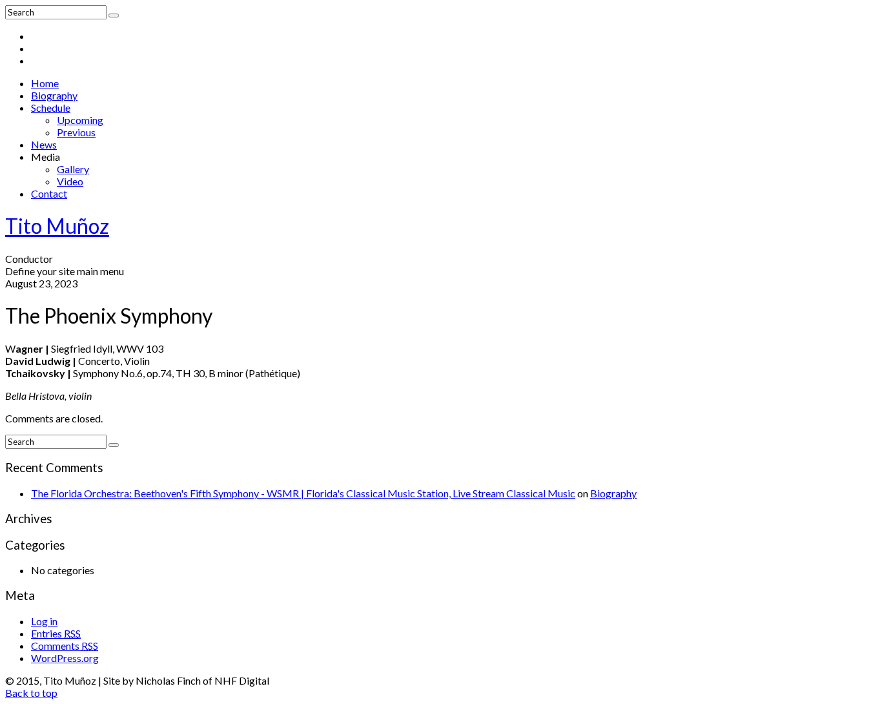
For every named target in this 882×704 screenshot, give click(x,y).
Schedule (50, 107)
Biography (54, 95)
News (44, 144)
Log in (44, 621)
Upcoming (80, 120)
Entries (56, 633)
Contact (49, 193)
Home (45, 83)
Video (70, 181)
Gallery (73, 169)
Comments (64, 645)
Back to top (31, 693)
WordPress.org (65, 658)
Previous (76, 132)
